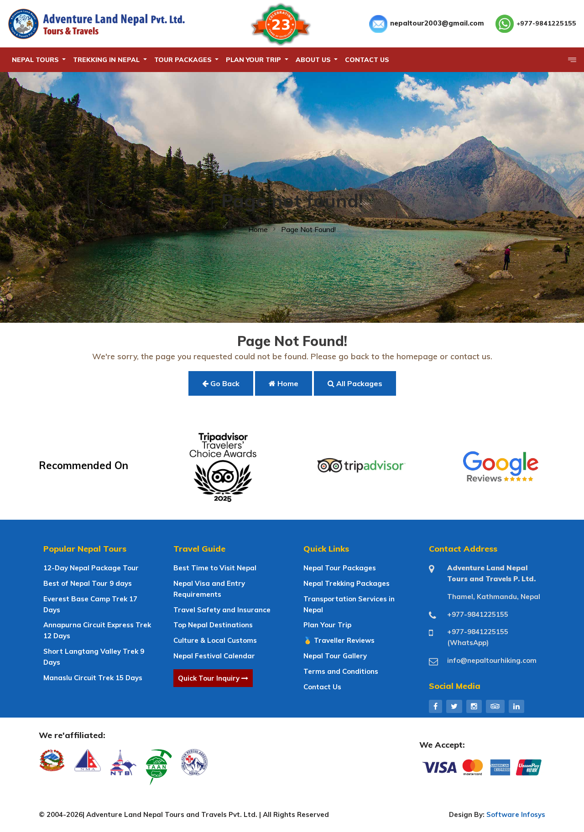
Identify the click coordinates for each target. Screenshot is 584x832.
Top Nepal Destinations (213, 624)
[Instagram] (474, 706)
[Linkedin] (516, 706)
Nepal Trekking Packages (346, 583)
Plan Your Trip (327, 624)
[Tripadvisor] (495, 706)
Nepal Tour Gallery (335, 655)
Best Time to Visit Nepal (214, 567)
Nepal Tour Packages (339, 567)
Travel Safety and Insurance (222, 609)
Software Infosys (515, 814)
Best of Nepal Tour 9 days (87, 583)
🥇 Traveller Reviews (339, 640)
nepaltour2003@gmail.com (437, 23)
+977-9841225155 (546, 23)
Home (258, 229)
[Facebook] (435, 706)
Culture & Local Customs (215, 640)
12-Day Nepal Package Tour (91, 567)
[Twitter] (454, 706)
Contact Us (322, 686)
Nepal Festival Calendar (214, 655)
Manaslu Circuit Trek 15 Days (92, 677)
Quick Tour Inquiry (209, 678)
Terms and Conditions (340, 671)
